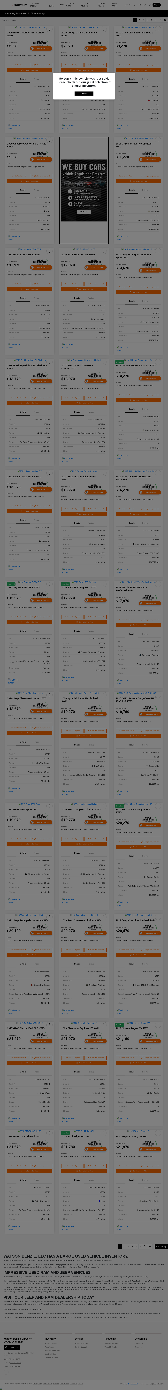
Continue (84, 93)
